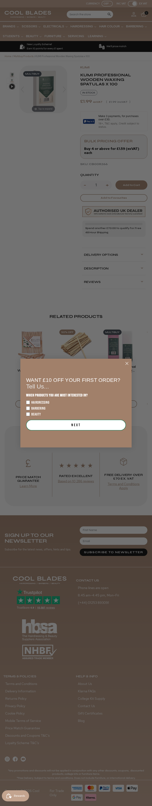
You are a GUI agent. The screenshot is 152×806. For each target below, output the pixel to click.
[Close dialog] (127, 363)
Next (76, 425)
